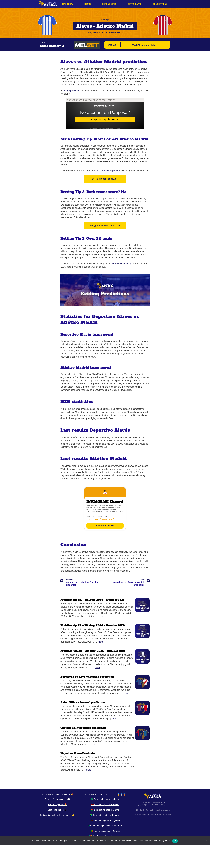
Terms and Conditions (155, 804)
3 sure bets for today (121, 263)
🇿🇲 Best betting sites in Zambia (105, 831)
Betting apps (135, 4)
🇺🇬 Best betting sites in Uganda (105, 820)
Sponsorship (156, 806)
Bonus (87, 4)
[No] (206, 840)
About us (147, 806)
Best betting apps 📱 (57, 810)
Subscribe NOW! (105, 525)
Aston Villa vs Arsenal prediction (82, 702)
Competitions (160, 4)
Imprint (144, 804)
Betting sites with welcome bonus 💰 (57, 815)
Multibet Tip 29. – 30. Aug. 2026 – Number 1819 (92, 651)
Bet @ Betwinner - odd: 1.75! (105, 225)
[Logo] (48, 4)
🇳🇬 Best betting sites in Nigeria (105, 799)
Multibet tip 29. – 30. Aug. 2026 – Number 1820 (92, 625)
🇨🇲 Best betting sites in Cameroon (105, 836)
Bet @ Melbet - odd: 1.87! (105, 179)
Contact (140, 806)
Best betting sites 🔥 (57, 804)
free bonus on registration (107, 170)
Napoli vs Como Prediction (78, 753)
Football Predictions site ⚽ (57, 799)
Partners (165, 806)
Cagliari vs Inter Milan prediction (83, 728)
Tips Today (67, 4)
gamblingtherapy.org (163, 810)
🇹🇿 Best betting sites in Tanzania (105, 815)
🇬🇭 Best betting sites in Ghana (105, 810)
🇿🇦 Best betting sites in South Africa (105, 825)
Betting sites (109, 4)
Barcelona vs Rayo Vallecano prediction (87, 676)
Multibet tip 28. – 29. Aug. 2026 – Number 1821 (92, 600)
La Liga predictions (71, 90)
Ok (175, 840)
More (103, 616)
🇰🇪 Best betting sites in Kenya (105, 804)
